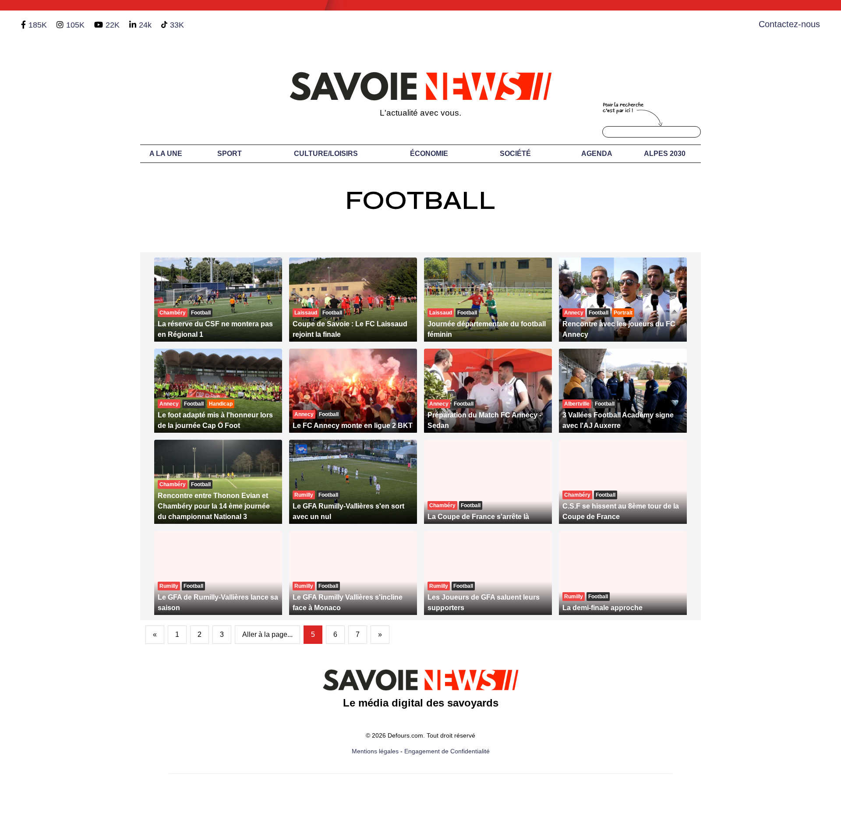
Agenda (596, 153)
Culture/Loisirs (326, 153)
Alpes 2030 (665, 153)
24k (145, 25)
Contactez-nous (789, 24)
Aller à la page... (267, 634)
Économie (429, 153)
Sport (229, 153)
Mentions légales (375, 751)
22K (113, 25)
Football (420, 200)
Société (515, 153)
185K (37, 25)
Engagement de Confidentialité (447, 751)
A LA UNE (165, 153)
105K (75, 25)
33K (177, 25)
